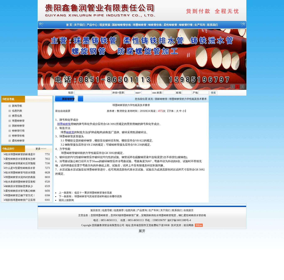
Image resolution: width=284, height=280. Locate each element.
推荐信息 (17, 115)
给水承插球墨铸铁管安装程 (20, 181)
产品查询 (142, 210)
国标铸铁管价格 (121, 24)
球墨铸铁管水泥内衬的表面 (20, 177)
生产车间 (199, 24)
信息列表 (17, 110)
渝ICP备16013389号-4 (179, 220)
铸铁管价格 (155, 24)
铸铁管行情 (186, 24)
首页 (150, 98)
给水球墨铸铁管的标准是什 (20, 154)
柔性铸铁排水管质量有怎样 (20, 158)
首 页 (69, 24)
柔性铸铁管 (170, 24)
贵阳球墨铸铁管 (99, 215)
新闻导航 (17, 105)
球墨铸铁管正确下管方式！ (20, 195)
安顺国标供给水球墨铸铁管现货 (158, 215)
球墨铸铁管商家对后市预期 (20, 163)
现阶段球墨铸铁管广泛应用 (20, 199)
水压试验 (64, 169)
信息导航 (107, 210)
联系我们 (212, 24)
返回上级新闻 (66, 200)
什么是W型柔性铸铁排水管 (20, 168)
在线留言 (189, 210)
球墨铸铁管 (139, 24)
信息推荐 (119, 210)
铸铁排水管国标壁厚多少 (19, 186)
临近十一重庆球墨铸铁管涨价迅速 (93, 192)
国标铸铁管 (18, 125)
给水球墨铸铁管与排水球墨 (20, 172)
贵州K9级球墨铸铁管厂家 (125, 215)
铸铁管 (70, 132)
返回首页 (95, 210)
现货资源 (104, 24)
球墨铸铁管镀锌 (70, 153)
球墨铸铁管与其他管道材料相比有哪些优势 (98, 196)
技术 (173, 225)
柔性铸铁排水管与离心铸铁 (20, 190)
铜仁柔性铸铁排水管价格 (192, 215)
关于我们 (79, 24)
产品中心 (92, 24)
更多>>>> (41, 148)
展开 (142, 231)
